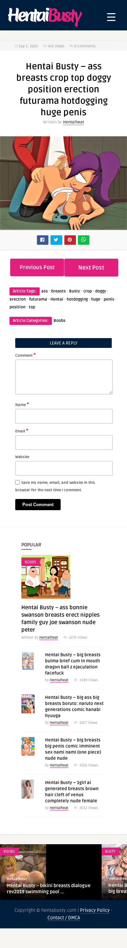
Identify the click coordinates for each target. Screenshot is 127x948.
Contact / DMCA (63, 918)
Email (21, 431)
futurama (38, 299)
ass (44, 291)
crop (87, 291)
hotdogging (77, 299)
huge (95, 299)
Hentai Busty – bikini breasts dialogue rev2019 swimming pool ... (48, 889)
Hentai (56, 299)
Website (22, 457)
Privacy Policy (95, 910)
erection (17, 299)
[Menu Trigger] (111, 17)
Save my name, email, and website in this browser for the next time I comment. (55, 486)
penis (109, 299)
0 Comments (85, 46)
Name (22, 404)
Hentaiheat (73, 122)
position (17, 307)
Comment (25, 355)
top (32, 307)
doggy (100, 291)
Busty (74, 291)
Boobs (59, 320)
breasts (58, 291)
